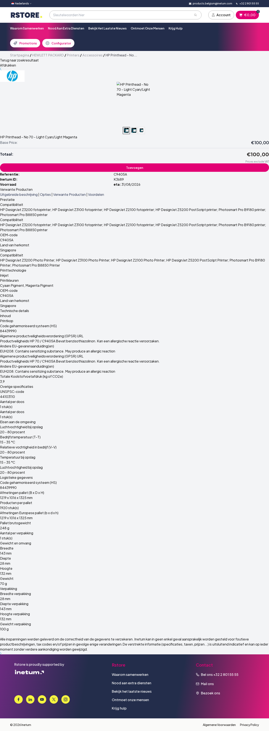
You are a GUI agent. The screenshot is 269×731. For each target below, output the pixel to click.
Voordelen (96, 194)
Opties (45, 194)
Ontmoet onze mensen (147, 28)
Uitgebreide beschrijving (19, 194)
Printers (73, 55)
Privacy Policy (249, 725)
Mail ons (207, 684)
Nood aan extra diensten (66, 28)
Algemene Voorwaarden (219, 725)
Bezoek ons (210, 693)
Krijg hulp (176, 28)
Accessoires (92, 55)
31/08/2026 (130, 184)
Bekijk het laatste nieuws (107, 28)
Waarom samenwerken (27, 28)
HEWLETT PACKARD (48, 55)
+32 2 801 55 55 (226, 674)
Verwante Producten (69, 194)
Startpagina (19, 55)
